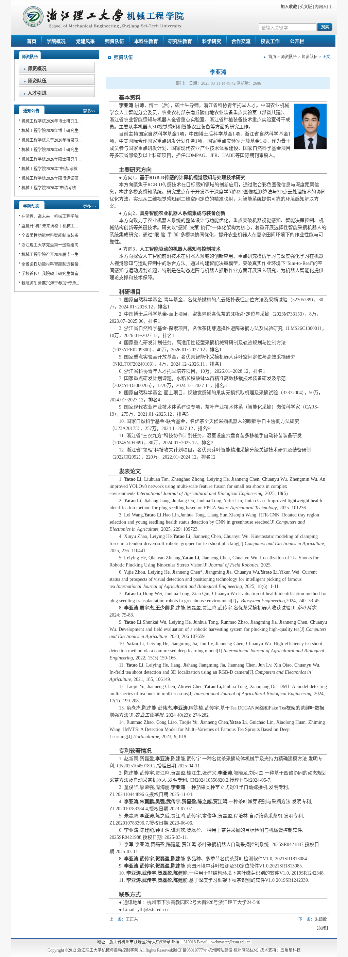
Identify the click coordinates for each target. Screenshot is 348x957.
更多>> (89, 111)
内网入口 (323, 6)
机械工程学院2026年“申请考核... (50, 188)
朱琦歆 (321, 919)
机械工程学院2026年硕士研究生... (51, 149)
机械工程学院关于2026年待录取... (51, 140)
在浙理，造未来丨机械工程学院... (51, 216)
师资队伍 (289, 56)
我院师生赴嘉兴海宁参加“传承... (50, 283)
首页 (272, 56)
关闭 (322, 928)
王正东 (132, 919)
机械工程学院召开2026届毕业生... (51, 254)
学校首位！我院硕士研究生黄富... (51, 273)
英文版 (306, 6)
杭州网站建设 (220, 950)
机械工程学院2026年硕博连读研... (51, 178)
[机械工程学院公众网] (118, 27)
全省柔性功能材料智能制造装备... (51, 235)
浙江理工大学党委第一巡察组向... (51, 245)
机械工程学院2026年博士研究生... (51, 121)
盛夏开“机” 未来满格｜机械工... (49, 226)
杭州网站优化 (245, 950)
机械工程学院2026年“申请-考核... (51, 168)
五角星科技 (290, 950)
